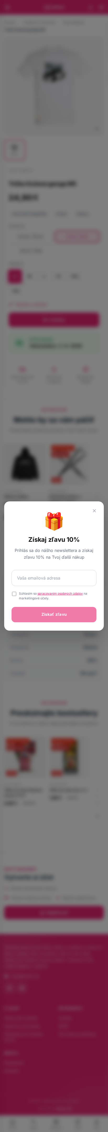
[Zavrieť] (94, 510)
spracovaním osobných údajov (60, 593)
